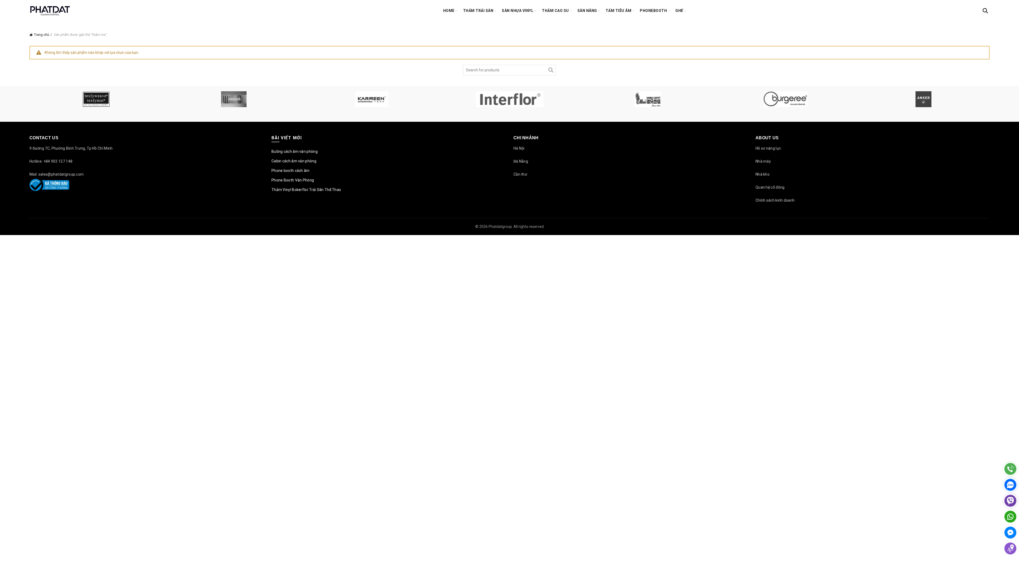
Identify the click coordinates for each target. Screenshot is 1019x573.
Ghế (679, 10)
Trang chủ (41, 35)
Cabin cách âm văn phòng (293, 161)
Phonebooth (653, 10)
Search (550, 70)
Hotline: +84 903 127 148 (50, 161)
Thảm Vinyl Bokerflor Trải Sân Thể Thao (306, 190)
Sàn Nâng (587, 10)
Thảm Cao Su (555, 10)
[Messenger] (1010, 533)
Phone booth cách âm (290, 170)
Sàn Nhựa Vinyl (517, 10)
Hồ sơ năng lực (768, 148)
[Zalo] (1010, 485)
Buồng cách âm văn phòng (294, 151)
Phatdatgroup (500, 226)
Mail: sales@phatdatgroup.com (56, 174)
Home (449, 10)
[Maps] (1010, 548)
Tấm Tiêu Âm (619, 10)
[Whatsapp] (1010, 517)
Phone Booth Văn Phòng (292, 180)
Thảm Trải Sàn (478, 10)
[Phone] (1010, 469)
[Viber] (1010, 501)
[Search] (985, 11)
